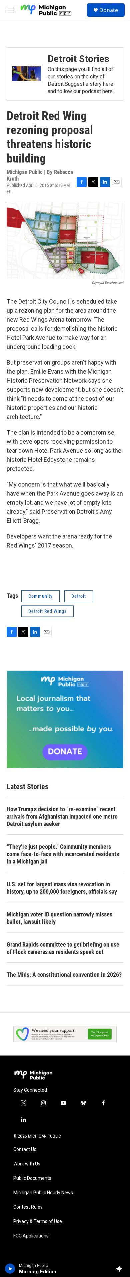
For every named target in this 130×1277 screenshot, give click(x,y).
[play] (10, 1268)
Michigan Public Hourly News (43, 1192)
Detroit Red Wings (47, 611)
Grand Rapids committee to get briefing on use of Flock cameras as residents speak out (63, 948)
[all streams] (121, 1268)
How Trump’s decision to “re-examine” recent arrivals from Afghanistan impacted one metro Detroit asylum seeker (62, 816)
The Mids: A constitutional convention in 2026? (64, 974)
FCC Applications (31, 1235)
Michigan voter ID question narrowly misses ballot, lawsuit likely (59, 918)
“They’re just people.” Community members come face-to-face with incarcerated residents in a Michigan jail (63, 854)
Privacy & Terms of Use (37, 1221)
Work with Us (26, 1163)
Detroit (78, 596)
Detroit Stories (78, 58)
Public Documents (32, 1178)
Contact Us (24, 1149)
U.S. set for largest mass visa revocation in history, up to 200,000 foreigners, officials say (62, 888)
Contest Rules (28, 1207)
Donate (108, 10)
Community (40, 596)
